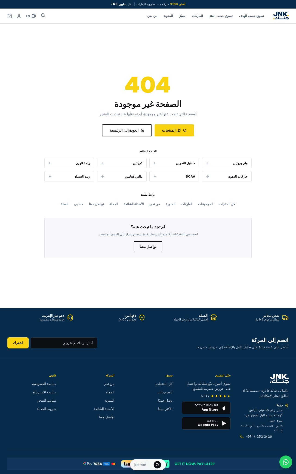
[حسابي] (19, 16)
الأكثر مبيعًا (165, 409)
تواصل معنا (96, 204)
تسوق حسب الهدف (251, 16)
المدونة (168, 16)
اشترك (18, 342)
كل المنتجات (171, 130)
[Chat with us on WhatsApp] (285, 462)
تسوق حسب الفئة (221, 16)
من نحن (152, 16)
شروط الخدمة (46, 409)
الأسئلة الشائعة (134, 204)
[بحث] (43, 15)
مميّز (182, 16)
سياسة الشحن (46, 400)
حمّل (122, 4)
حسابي (78, 204)
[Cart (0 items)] (9, 16)
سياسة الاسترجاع (44, 392)
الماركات (197, 16)
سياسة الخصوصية (44, 384)
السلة (64, 204)
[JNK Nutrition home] (281, 16)
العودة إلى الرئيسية (124, 130)
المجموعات (205, 204)
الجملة (113, 204)
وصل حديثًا (165, 400)
